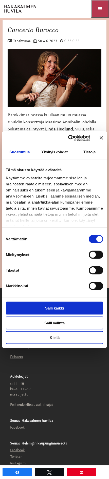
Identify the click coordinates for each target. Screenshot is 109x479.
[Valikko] (100, 9)
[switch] (96, 255)
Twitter (16, 457)
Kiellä (55, 337)
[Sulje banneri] (101, 138)
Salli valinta (54, 323)
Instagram (18, 463)
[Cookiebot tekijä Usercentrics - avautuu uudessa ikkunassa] (68, 138)
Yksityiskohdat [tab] (54, 152)
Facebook (17, 428)
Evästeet (16, 357)
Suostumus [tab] (19, 152)
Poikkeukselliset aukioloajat (31, 405)
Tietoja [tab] (89, 152)
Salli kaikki (54, 308)
